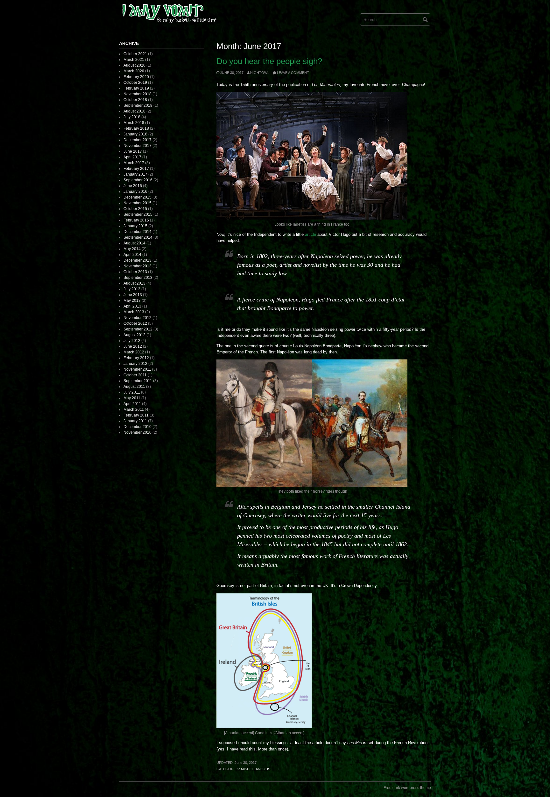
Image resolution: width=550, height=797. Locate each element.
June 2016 (132, 186)
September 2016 (137, 180)
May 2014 (132, 249)
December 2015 (137, 197)
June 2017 (132, 151)
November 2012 (137, 317)
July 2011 (131, 392)
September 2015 (137, 214)
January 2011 (135, 421)
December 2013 (137, 260)
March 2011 (133, 409)
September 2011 (137, 381)
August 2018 (134, 111)
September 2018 (137, 105)
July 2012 (131, 340)
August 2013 (134, 283)
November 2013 (137, 266)
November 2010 (137, 432)
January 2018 (135, 134)
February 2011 (136, 415)
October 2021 (135, 54)
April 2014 (132, 254)
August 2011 (134, 386)
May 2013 (132, 300)
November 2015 (137, 203)
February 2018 (136, 128)
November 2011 (137, 369)
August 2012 (134, 335)
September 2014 (137, 237)
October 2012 (135, 323)
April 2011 (132, 404)
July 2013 (131, 289)
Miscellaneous (255, 769)
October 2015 (135, 208)
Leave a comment (293, 73)
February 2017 (136, 168)
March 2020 (133, 71)
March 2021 (133, 59)
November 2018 (137, 94)
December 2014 (137, 231)
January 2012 (135, 363)
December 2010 (137, 426)
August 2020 (134, 65)
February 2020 (136, 77)
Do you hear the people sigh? (269, 61)
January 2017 (135, 174)
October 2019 (135, 82)
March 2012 (133, 352)
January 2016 (135, 191)
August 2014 (134, 243)
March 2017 (133, 163)
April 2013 (132, 306)
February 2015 (136, 220)
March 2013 (133, 312)
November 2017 (137, 145)
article (310, 234)
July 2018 (131, 117)
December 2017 (137, 140)
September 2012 (137, 329)
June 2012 (132, 346)
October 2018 (135, 100)
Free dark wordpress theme (407, 788)
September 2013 (137, 277)
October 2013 (135, 272)
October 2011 (135, 375)
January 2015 (135, 226)
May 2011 (131, 398)
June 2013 (132, 295)
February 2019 (136, 88)
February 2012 (136, 358)
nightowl (259, 73)
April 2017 (132, 157)
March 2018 (133, 122)
